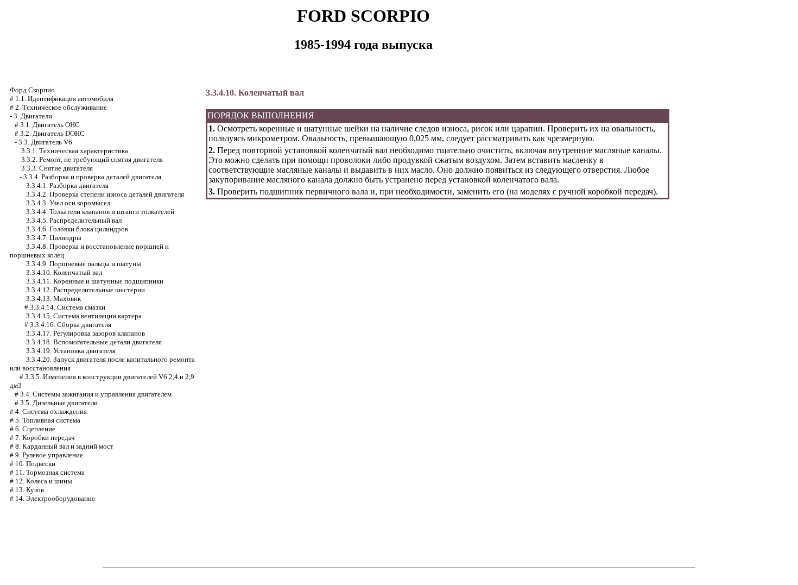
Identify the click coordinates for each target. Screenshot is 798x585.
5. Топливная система (47, 420)
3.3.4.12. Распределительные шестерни (85, 290)
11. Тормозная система (50, 472)
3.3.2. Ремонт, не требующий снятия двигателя (92, 159)
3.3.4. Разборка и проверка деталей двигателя (92, 177)
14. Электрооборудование (55, 498)
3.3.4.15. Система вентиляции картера (84, 316)
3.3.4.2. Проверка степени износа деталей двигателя (105, 194)
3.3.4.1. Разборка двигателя (67, 185)
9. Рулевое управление (49, 455)
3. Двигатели (33, 116)
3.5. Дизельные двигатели (59, 403)
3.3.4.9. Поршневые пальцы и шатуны (83, 264)
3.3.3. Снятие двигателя (57, 168)
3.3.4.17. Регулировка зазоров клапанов (85, 333)
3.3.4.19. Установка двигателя (71, 351)
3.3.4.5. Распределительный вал (74, 220)
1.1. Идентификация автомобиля (64, 99)
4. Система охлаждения (51, 411)
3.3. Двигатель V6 (45, 142)
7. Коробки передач (45, 437)
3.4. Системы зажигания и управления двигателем (96, 394)
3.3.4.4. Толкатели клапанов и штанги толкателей (100, 211)
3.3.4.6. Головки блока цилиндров (77, 229)
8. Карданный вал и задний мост (64, 446)
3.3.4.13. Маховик (53, 298)
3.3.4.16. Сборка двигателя (70, 324)
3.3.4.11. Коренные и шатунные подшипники (94, 281)
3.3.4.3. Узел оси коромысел (68, 203)
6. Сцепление (35, 429)
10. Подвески (35, 464)
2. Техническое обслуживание (61, 107)
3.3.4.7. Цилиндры (53, 238)
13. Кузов (29, 490)
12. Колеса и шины (43, 481)
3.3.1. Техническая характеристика (74, 151)
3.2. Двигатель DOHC (52, 133)
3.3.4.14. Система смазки (67, 307)
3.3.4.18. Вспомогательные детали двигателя (94, 342)
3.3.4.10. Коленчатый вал (64, 272)
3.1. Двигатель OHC (50, 125)
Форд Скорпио (32, 90)
